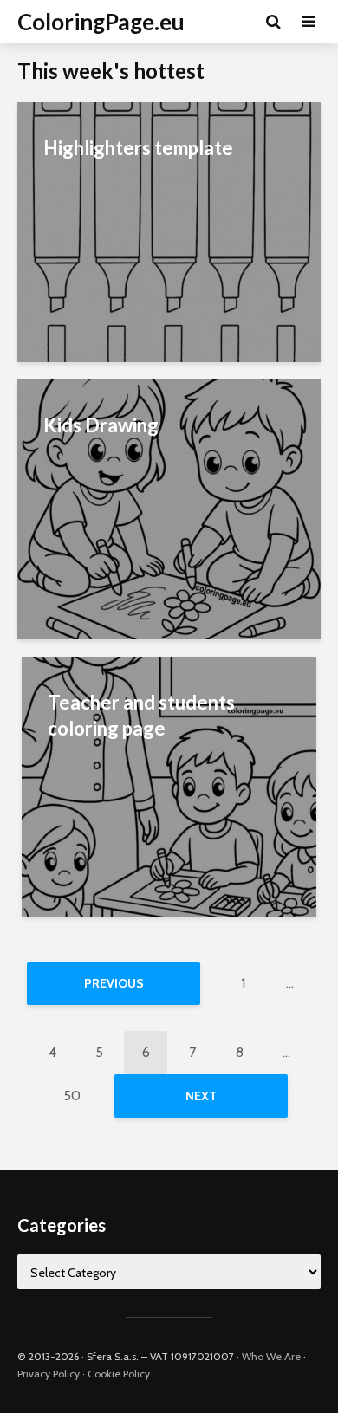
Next (201, 1096)
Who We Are (271, 1356)
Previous (114, 983)
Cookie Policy (119, 1373)
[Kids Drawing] (169, 508)
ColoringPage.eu (101, 22)
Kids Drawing (101, 425)
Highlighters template (138, 147)
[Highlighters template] (169, 231)
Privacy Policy (48, 1373)
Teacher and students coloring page (141, 715)
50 (72, 1095)
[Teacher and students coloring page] (169, 785)
